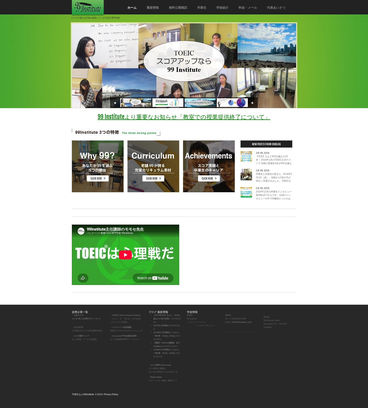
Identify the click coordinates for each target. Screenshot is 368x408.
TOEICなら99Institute (83, 394)
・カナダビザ (77, 327)
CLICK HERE (96, 178)
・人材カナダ (77, 315)
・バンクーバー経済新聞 (120, 327)
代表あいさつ (276, 7)
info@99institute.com (241, 322)
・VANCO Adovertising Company (125, 315)
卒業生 (201, 7)
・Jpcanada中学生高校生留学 (123, 336)
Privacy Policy (111, 394)
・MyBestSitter (155, 377)
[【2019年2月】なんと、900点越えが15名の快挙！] (246, 157)
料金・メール (248, 7)
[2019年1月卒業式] (246, 174)
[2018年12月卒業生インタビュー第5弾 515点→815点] (246, 192)
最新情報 (153, 7)
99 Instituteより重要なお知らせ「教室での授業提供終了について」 (184, 116)
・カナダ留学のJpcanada (160, 365)
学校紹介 (222, 7)
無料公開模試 (178, 7)
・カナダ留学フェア (80, 336)
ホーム (132, 7)
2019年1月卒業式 (161, 325)
